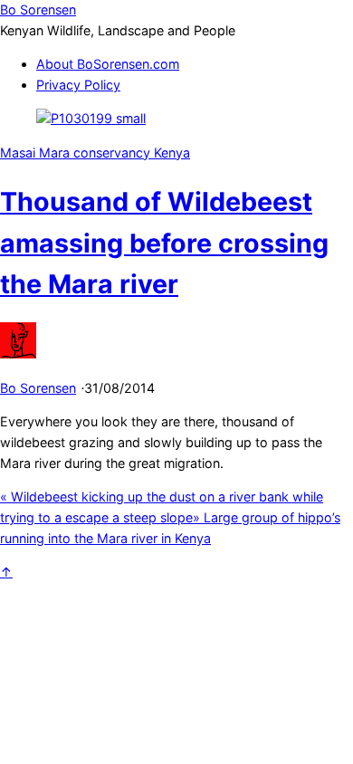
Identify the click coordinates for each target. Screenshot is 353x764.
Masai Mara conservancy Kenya (95, 152)
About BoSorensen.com (107, 64)
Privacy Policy (78, 84)
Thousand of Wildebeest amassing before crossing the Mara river (164, 243)
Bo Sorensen (38, 388)
